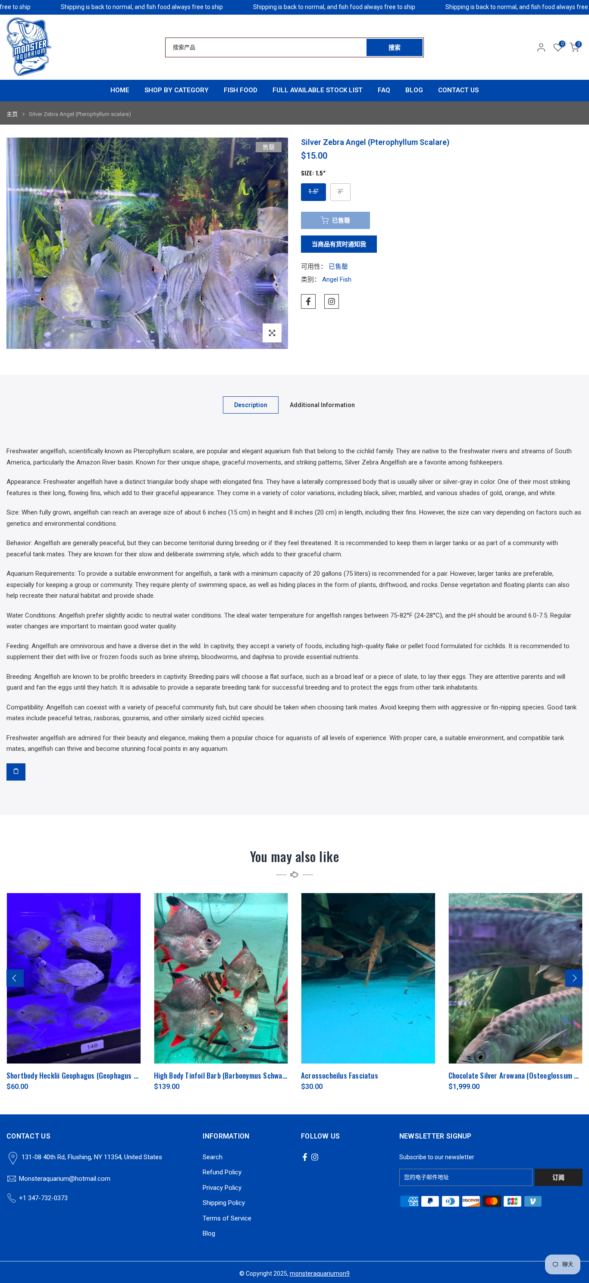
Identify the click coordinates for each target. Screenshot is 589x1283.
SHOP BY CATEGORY (176, 90)
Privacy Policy (222, 1188)
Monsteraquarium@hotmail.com (64, 1179)
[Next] (574, 978)
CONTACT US (458, 90)
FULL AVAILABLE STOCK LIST (318, 90)
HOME (119, 90)
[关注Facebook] (308, 301)
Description (250, 405)
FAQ (384, 90)
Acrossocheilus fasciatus (339, 1075)
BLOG (414, 90)
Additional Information (322, 405)
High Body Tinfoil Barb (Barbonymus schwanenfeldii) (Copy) (242, 1075)
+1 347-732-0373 (43, 1198)
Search (212, 1157)
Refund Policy (222, 1172)
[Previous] (15, 978)
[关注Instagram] (331, 301)
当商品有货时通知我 (339, 244)
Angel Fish (336, 280)
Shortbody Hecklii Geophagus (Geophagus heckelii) (83, 1075)
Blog (209, 1233)
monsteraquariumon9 (320, 1273)
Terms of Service (227, 1218)
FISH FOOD (240, 90)
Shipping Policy (224, 1203)
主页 (12, 114)
